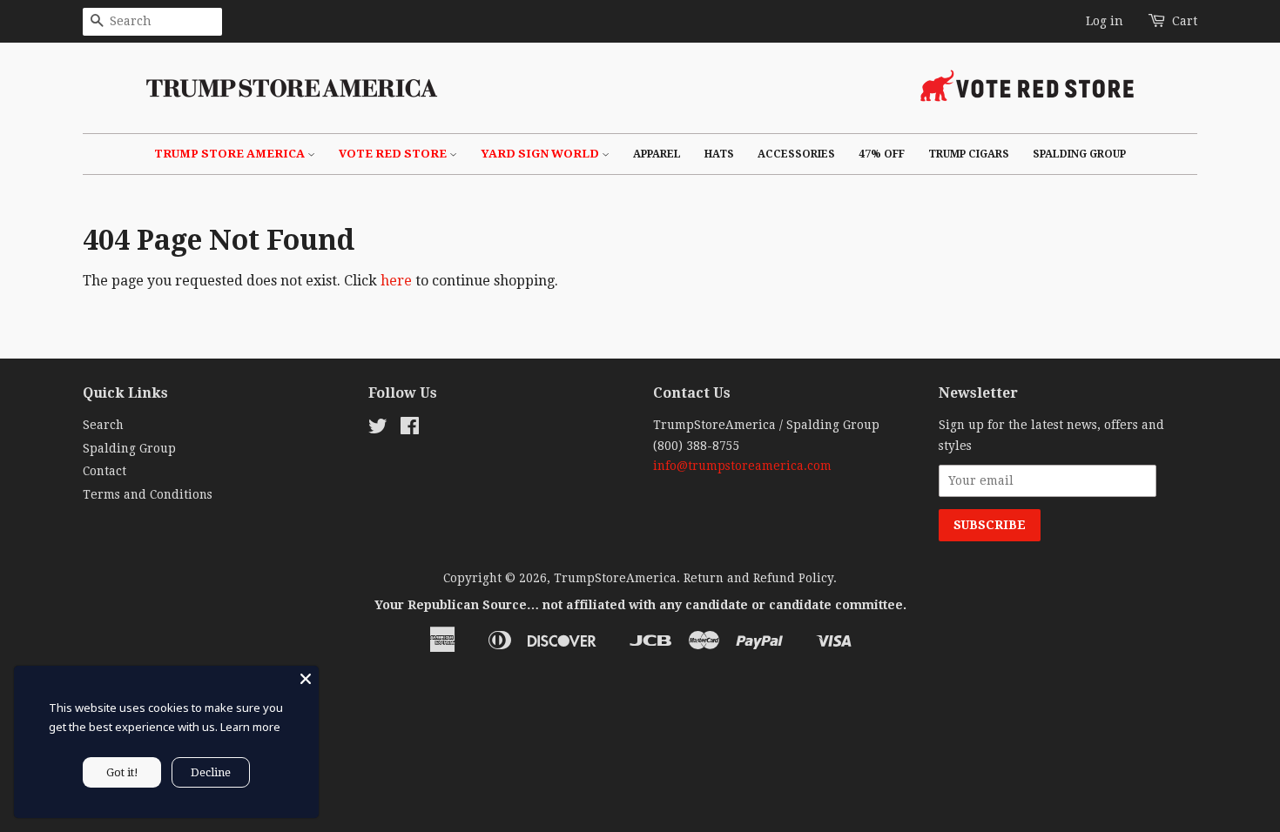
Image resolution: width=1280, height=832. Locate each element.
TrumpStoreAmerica (615, 578)
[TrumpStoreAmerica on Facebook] (410, 429)
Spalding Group (1079, 154)
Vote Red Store (394, 153)
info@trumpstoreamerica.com (742, 466)
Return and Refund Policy (758, 578)
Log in (1104, 21)
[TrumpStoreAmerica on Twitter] (377, 429)
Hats (719, 154)
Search (103, 425)
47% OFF (882, 154)
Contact (104, 471)
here (396, 280)
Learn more (250, 727)
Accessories (796, 154)
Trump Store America (230, 153)
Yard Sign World (541, 153)
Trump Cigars (968, 154)
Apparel (657, 154)
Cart (1184, 21)
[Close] (305, 679)
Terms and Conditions (147, 494)
